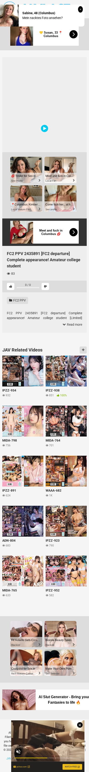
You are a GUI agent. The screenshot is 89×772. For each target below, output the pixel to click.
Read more (74, 324)
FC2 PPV (19, 300)
